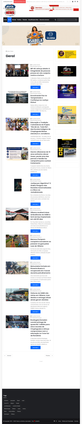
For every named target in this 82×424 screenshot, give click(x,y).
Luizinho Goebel (16, 406)
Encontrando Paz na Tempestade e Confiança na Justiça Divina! (39, 98)
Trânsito (24, 19)
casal (23, 400)
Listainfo (37, 421)
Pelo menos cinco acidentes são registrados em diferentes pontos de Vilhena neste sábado (50, 1)
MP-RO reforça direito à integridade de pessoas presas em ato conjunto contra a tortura (40, 71)
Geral (9, 19)
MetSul (14, 408)
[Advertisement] (41, 373)
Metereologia (7, 408)
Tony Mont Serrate (36, 64)
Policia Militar (12, 411)
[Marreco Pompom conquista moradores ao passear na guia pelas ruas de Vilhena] (17, 241)
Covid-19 (6, 403)
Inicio (5, 19)
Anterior (9, 355)
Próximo (48, 355)
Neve (5, 411)
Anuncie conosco (44, 19)
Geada (17, 403)
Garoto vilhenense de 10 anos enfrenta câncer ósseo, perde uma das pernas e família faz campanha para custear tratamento (41, 157)
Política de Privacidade (67, 421)
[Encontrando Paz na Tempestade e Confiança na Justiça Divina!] (17, 97)
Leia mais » (36, 87)
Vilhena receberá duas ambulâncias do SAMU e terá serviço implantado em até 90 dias (41, 215)
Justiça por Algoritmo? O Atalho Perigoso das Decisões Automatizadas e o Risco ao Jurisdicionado (41, 187)
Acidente (6, 400)
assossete (12, 400)
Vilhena (12, 414)
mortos (24, 408)
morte (19, 408)
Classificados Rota (33, 19)
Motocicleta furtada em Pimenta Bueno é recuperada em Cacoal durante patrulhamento (40, 269)
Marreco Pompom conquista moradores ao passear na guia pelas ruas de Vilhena (41, 242)
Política (19, 19)
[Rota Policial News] (9, 10)
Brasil (18, 400)
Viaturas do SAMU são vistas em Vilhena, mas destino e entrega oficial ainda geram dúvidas (41, 296)
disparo (12, 403)
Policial (14, 19)
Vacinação (6, 414)
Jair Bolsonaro (7, 406)
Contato (76, 421)
